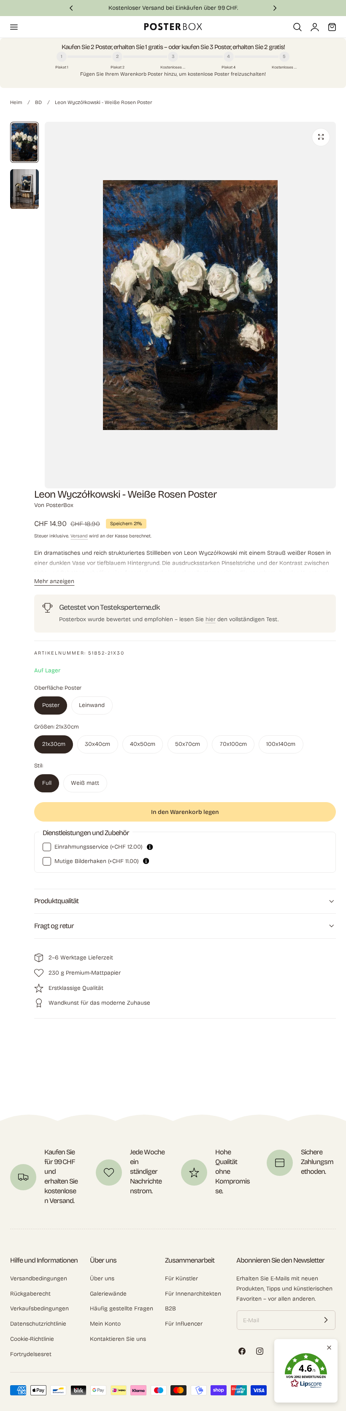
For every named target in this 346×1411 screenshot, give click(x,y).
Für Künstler (181, 1278)
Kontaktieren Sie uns (118, 1339)
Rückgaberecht (30, 1293)
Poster (50, 705)
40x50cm (142, 744)
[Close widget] (329, 1348)
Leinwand (92, 705)
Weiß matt (85, 782)
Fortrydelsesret (30, 1354)
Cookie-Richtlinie (32, 1339)
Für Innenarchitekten (193, 1293)
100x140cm (280, 744)
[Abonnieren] (326, 1320)
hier (210, 619)
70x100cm (233, 744)
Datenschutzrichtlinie (38, 1324)
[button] (13, 26)
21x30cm (53, 744)
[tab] (24, 142)
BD (38, 102)
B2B (170, 1308)
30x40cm (97, 744)
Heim (16, 102)
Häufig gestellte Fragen (121, 1308)
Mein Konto (105, 1324)
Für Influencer (184, 1324)
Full (46, 782)
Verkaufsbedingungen (39, 1308)
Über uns (102, 1278)
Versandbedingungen (38, 1278)
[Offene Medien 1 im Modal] (321, 137)
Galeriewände (108, 1293)
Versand (79, 536)
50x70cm (187, 744)
